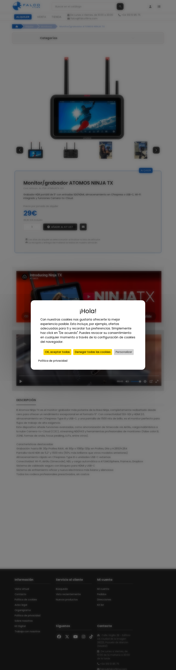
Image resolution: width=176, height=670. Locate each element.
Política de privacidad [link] (52, 361)
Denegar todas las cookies (93, 352)
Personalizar (124, 352)
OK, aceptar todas (57, 352)
